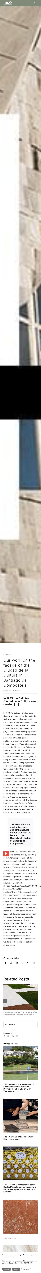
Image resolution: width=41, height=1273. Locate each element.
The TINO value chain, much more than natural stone (18, 1138)
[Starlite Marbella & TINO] (20, 1147)
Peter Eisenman (27, 753)
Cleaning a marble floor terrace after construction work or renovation (20, 1013)
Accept (6, 1269)
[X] (11, 965)
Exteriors (7, 654)
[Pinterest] (28, 965)
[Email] (34, 965)
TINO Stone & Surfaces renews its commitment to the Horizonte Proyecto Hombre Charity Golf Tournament (18, 1087)
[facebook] (4, 1036)
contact (6, 935)
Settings (26, 1269)
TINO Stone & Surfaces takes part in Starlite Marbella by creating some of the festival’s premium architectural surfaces (20, 1188)
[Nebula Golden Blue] (20, 1246)
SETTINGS (28, 1263)
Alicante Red (10, 1238)
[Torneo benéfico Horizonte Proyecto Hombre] (20, 1047)
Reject (16, 1269)
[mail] (17, 1036)
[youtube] (13, 1036)
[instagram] (8, 1036)
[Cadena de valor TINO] (20, 1099)
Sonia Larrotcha (13, 690)
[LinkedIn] (17, 965)
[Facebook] (5, 965)
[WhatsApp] (22, 965)
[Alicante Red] (20, 1201)
